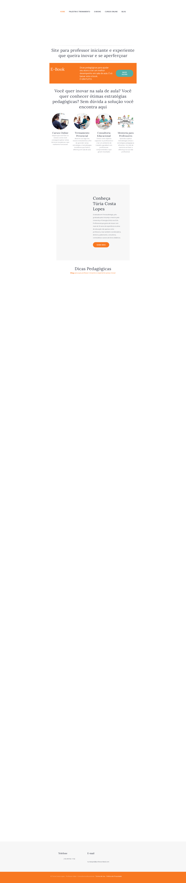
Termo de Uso (100, 876)
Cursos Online (111, 11)
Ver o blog (93, 278)
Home (62, 11)
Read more (61, 346)
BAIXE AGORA (124, 73)
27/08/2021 (54, 366)
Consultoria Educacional (104, 134)
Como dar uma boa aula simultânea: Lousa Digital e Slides (63, 441)
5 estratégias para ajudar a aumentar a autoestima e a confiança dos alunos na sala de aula (63, 380)
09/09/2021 (54, 304)
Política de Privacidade (114, 876)
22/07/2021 (54, 431)
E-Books (97, 11)
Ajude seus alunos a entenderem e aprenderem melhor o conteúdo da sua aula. (63, 317)
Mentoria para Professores (126, 134)
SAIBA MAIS (101, 245)
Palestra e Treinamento (79, 11)
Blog (124, 11)
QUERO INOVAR (93, 179)
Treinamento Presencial (82, 134)
